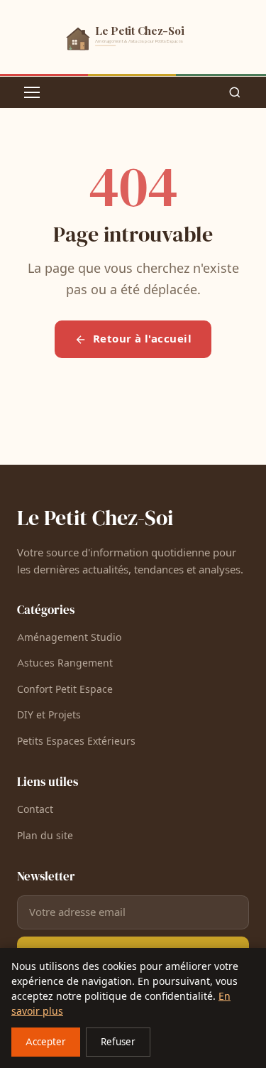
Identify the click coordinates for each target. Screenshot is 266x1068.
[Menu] (32, 92)
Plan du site (45, 836)
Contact (35, 809)
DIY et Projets (49, 715)
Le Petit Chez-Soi (95, 517)
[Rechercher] (235, 92)
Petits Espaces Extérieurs (76, 741)
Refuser (118, 1042)
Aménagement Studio (69, 637)
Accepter (46, 1042)
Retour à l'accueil (142, 339)
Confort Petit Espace (65, 689)
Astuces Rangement (65, 663)
